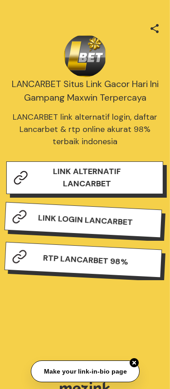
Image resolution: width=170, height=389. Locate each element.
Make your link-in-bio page (85, 370)
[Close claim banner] (134, 362)
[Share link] (154, 27)
